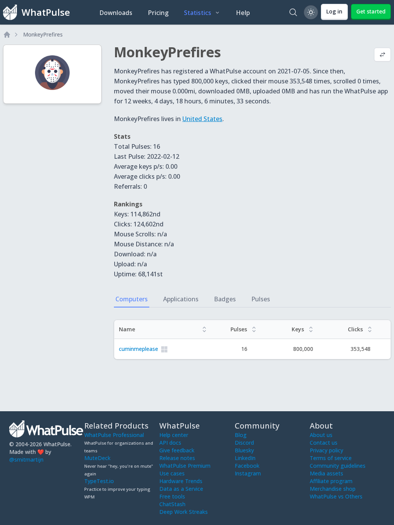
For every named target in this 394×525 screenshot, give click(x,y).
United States (202, 119)
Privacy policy (326, 450)
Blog (241, 435)
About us (321, 435)
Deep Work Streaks (183, 511)
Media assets (326, 473)
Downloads (115, 12)
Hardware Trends (180, 481)
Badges (225, 299)
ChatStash (172, 504)
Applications (181, 299)
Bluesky (244, 450)
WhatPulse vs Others (336, 496)
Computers (131, 299)
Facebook (247, 465)
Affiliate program (331, 481)
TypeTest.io (99, 481)
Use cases (172, 473)
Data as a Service (181, 488)
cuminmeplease (138, 348)
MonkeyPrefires (43, 34)
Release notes (177, 458)
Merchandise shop (333, 488)
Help (243, 12)
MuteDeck (97, 458)
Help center (173, 435)
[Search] (293, 12)
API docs (170, 442)
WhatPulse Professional (114, 435)
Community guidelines (338, 465)
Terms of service (331, 458)
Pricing (158, 12)
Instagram (248, 473)
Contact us (323, 442)
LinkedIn (245, 458)
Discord (244, 442)
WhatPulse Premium (184, 465)
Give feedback (176, 450)
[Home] (7, 34)
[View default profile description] (382, 55)
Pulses (260, 299)
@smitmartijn (26, 459)
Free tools (172, 496)
